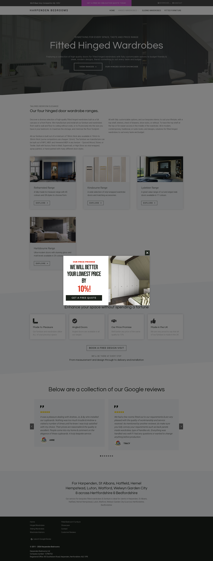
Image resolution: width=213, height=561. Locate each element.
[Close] (147, 252)
